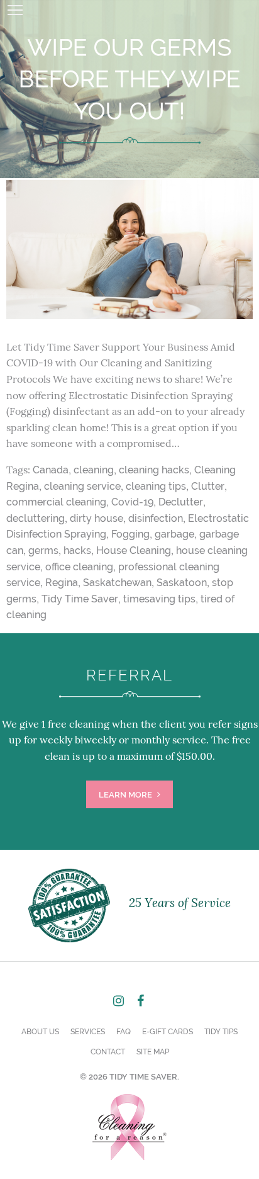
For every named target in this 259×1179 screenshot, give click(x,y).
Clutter (207, 486)
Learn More (126, 794)
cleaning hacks (154, 470)
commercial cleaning (56, 502)
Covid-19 (132, 502)
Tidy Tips (221, 1031)
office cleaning (79, 567)
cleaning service (82, 486)
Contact (108, 1051)
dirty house (96, 518)
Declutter (180, 502)
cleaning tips (156, 486)
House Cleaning (133, 550)
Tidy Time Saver (79, 599)
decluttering (35, 518)
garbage (174, 534)
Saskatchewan (117, 583)
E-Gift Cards (167, 1031)
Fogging (130, 534)
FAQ (123, 1031)
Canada (51, 470)
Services (87, 1031)
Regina (61, 583)
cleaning (94, 470)
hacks (77, 550)
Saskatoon (182, 583)
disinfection (155, 518)
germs (43, 550)
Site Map (152, 1051)
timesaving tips (159, 599)
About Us (40, 1031)
